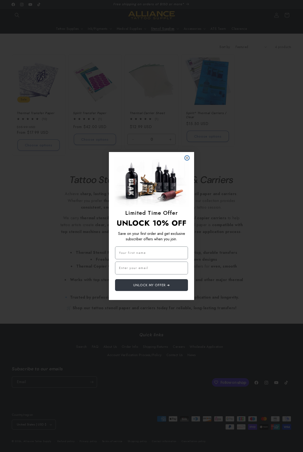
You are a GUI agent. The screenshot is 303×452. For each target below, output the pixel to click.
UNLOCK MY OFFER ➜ (151, 285)
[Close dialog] (187, 158)
